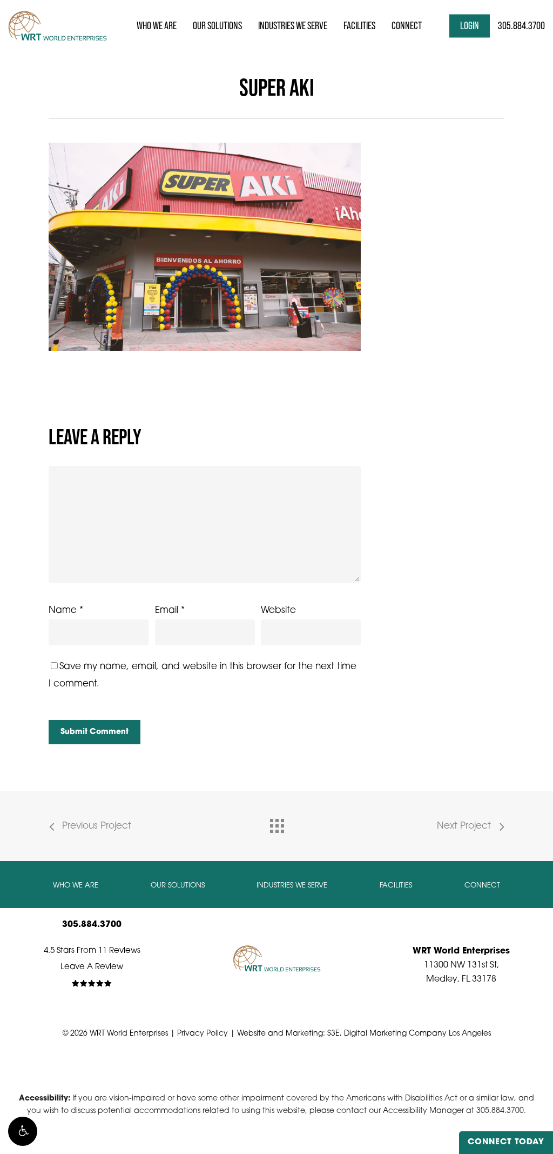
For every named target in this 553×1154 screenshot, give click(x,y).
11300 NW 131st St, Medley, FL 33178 (461, 965)
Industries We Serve (292, 885)
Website (278, 610)
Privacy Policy (202, 1034)
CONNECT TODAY (506, 1142)
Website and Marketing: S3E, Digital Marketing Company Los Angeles (364, 1034)
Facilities (396, 885)
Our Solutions (178, 885)
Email (170, 610)
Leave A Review (91, 967)
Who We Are (75, 885)
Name (66, 610)
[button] (22, 1131)
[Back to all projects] (276, 823)
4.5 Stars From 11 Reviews (92, 951)
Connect (482, 885)
